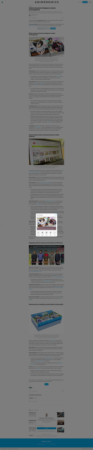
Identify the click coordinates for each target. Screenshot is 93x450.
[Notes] (50, 232)
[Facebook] (42, 232)
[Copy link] (38, 232)
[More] (54, 232)
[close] (56, 215)
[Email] (46, 232)
